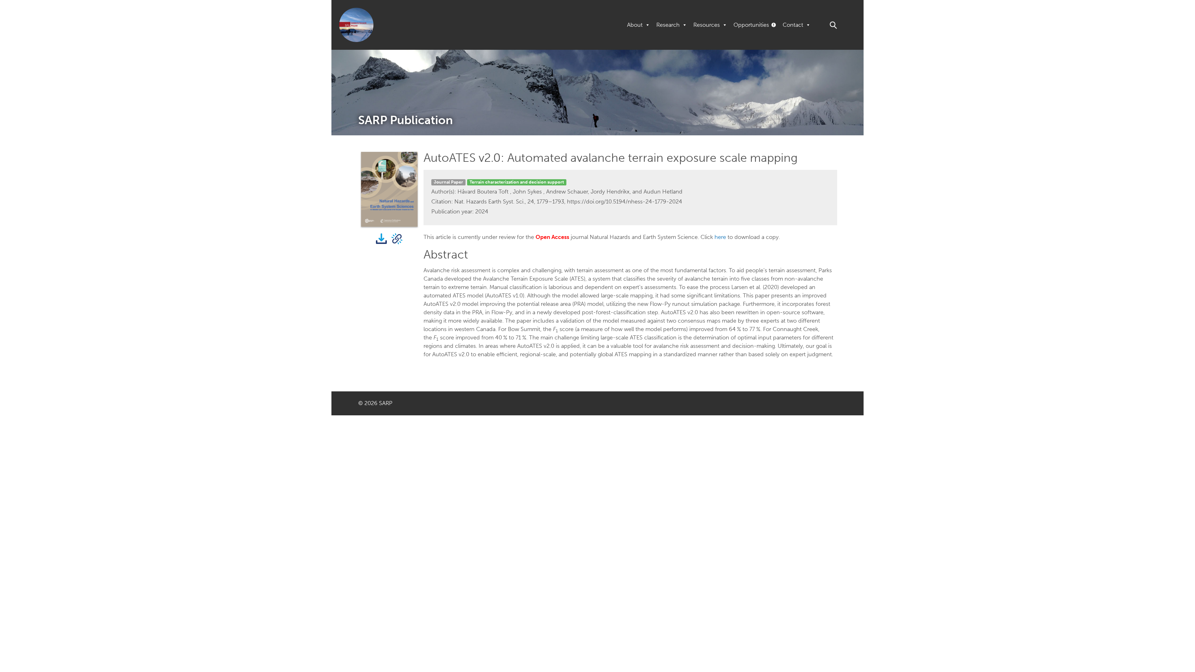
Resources (706, 24)
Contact (793, 24)
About (635, 24)
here (720, 237)
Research (668, 24)
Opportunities (751, 24)
